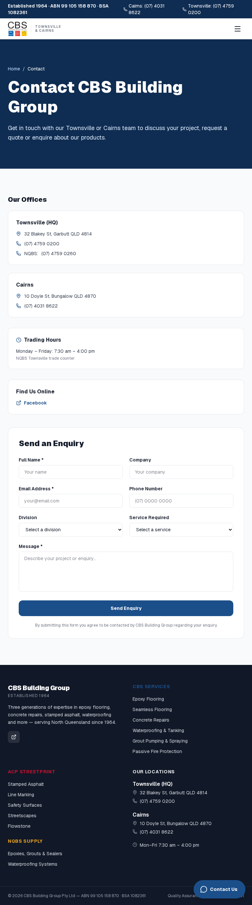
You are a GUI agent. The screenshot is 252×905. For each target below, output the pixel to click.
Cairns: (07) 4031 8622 (147, 9)
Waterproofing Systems (32, 864)
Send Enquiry (126, 608)
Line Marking (21, 795)
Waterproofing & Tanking (158, 730)
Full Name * (31, 460)
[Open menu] (237, 28)
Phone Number (146, 489)
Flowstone (19, 826)
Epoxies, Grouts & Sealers (35, 854)
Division (28, 517)
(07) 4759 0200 (41, 244)
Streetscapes (22, 816)
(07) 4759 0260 (58, 253)
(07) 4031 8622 (41, 306)
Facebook (35, 403)
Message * (31, 546)
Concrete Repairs (151, 720)
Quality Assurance (184, 895)
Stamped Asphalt (26, 784)
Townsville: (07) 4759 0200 (211, 9)
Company (140, 460)
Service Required (149, 517)
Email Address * (36, 489)
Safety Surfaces (25, 805)
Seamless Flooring (152, 709)
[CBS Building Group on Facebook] (14, 737)
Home (14, 69)
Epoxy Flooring (148, 699)
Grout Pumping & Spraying (160, 741)
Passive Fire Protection (157, 751)
